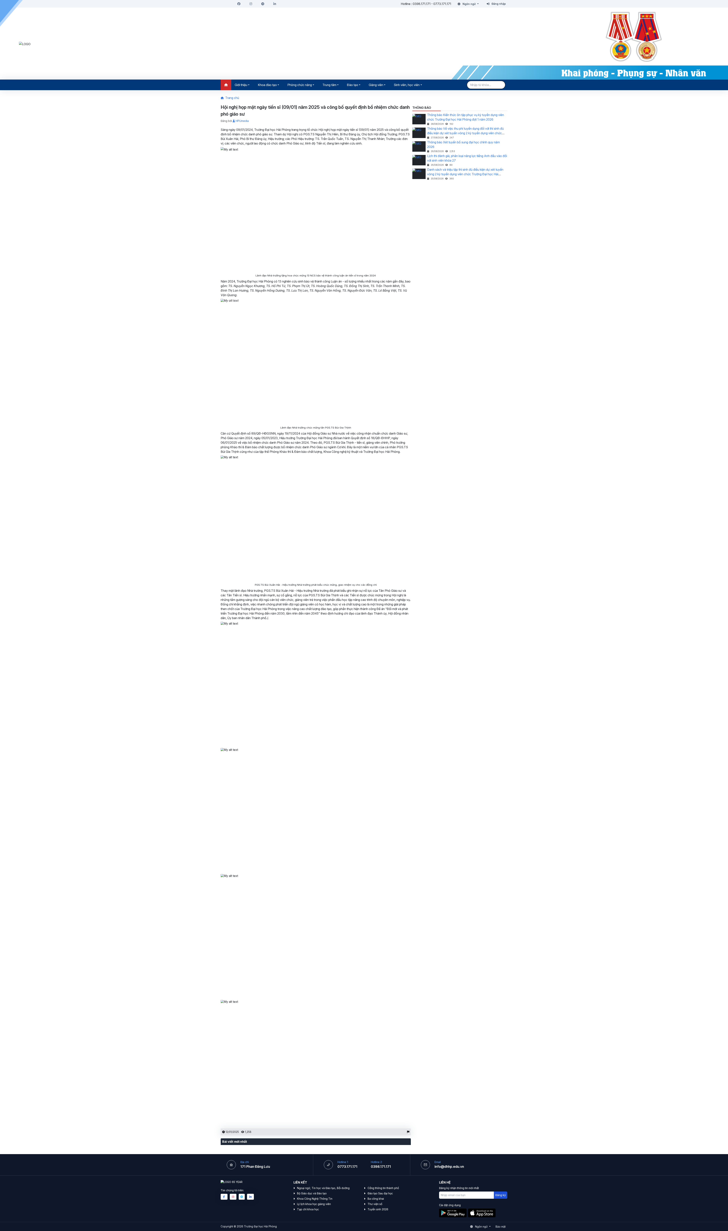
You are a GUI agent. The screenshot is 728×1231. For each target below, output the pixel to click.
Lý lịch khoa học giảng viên (314, 1204)
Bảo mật (501, 1226)
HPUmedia (242, 120)
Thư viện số (375, 1204)
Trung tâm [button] (329, 85)
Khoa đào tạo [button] (267, 85)
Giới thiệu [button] (241, 85)
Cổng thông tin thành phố (383, 1188)
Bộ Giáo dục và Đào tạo (312, 1193)
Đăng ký (500, 1195)
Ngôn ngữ (469, 4)
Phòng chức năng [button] (299, 85)
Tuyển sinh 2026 (378, 1209)
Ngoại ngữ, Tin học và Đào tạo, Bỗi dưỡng (323, 1188)
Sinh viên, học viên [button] (407, 85)
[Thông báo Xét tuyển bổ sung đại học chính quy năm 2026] (419, 146)
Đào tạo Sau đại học (380, 1193)
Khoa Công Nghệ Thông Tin (314, 1198)
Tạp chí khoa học (308, 1209)
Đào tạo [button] (352, 85)
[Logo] (189, 44)
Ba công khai (376, 1198)
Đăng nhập (498, 3)
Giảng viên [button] (376, 85)
